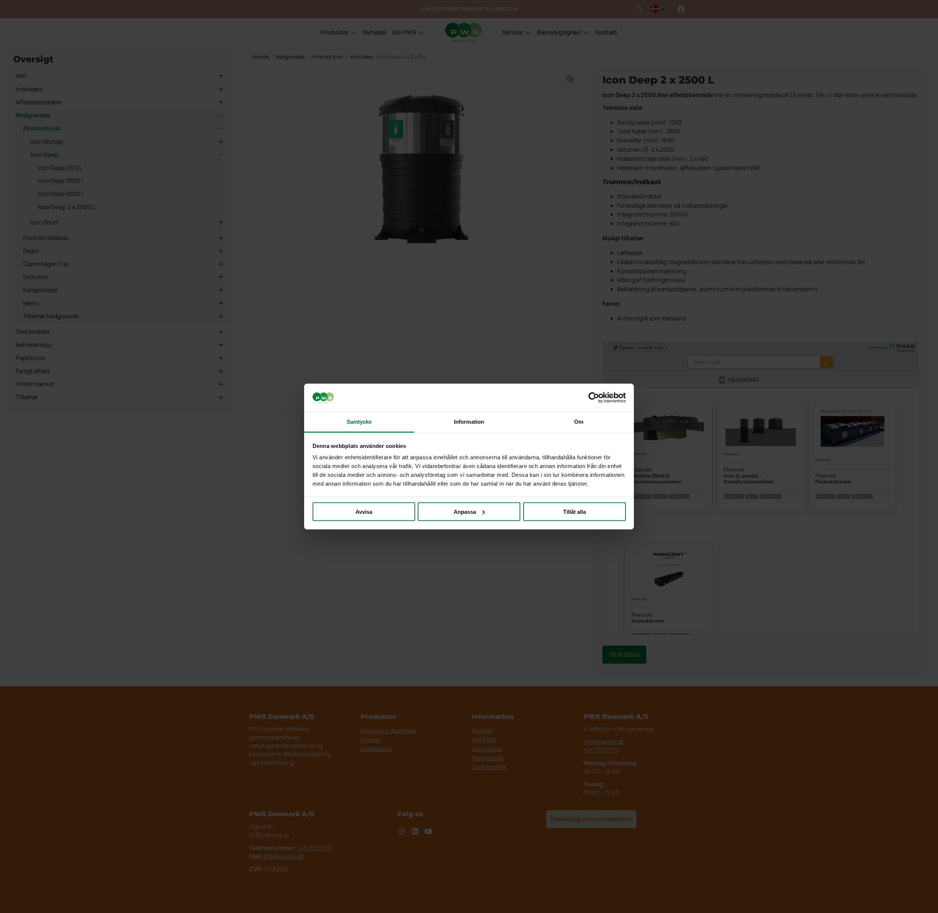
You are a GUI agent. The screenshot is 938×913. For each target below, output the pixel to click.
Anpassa (465, 511)
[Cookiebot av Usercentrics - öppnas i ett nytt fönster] (594, 397)
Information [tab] (469, 422)
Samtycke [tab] (359, 422)
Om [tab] (578, 422)
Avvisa (363, 511)
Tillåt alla (574, 511)
